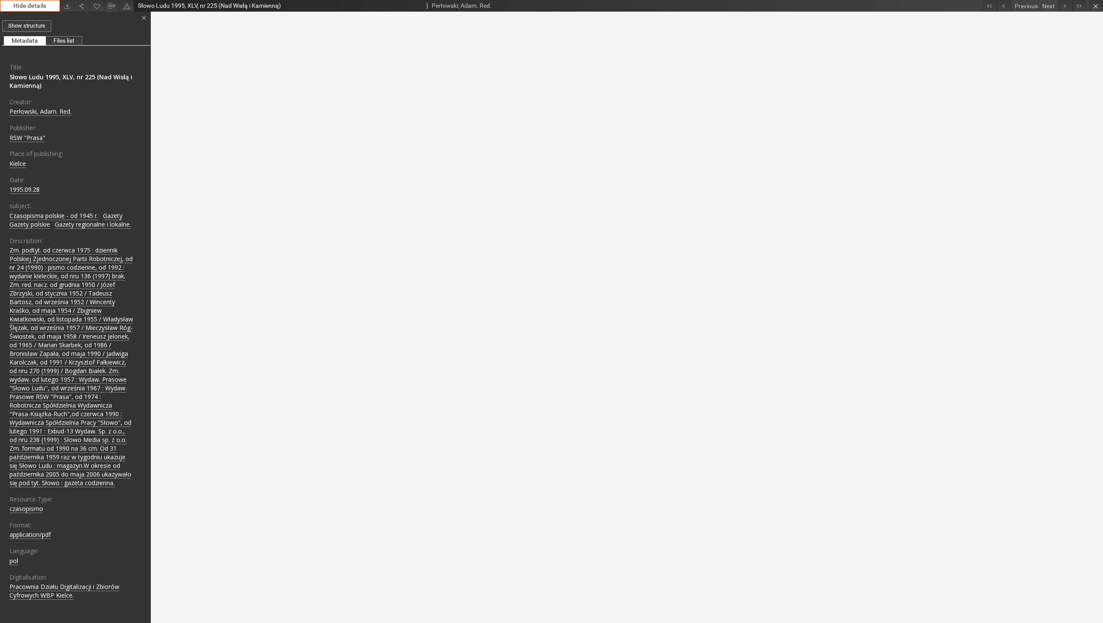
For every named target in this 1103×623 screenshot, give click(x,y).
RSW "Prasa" (27, 138)
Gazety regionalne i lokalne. (93, 224)
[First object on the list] (990, 6)
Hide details (30, 5)
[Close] (1096, 6)
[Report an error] (126, 6)
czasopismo (26, 509)
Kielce (17, 163)
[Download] (67, 6)
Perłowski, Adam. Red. (40, 111)
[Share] (82, 6)
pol (13, 561)
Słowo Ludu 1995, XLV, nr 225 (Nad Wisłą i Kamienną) (70, 81)
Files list (64, 40)
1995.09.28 (24, 189)
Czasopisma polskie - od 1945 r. (53, 216)
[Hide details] (143, 18)
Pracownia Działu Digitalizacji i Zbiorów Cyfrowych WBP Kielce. (64, 591)
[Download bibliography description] (111, 6)
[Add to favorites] (97, 6)
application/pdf (30, 534)
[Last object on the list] (1079, 6)
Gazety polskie (29, 224)
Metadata (25, 40)
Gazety (112, 216)
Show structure (26, 25)
